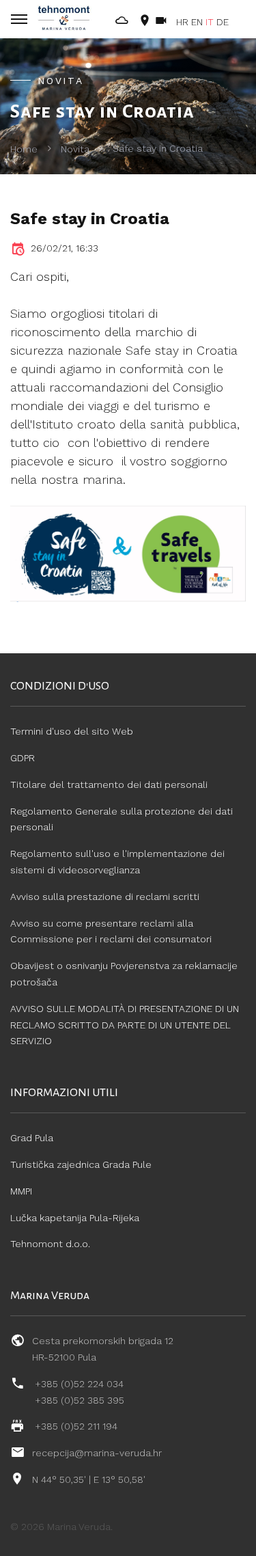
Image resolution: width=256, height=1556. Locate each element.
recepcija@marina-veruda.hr (97, 1452)
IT (209, 21)
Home (24, 149)
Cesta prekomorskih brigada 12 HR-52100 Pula (102, 1349)
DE (222, 21)
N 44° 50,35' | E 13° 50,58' (88, 1479)
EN (197, 21)
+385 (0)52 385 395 (79, 1400)
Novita (75, 149)
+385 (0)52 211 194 (76, 1426)
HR (182, 21)
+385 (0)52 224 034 (79, 1383)
